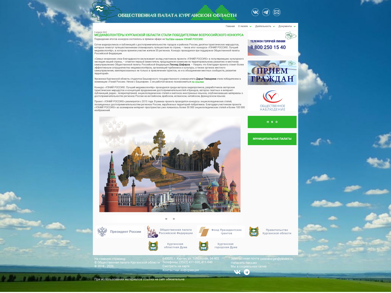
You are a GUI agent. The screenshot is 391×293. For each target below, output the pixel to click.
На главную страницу (109, 259)
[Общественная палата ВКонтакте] (255, 12)
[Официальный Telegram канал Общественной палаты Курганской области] (247, 272)
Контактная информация (181, 270)
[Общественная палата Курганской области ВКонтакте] (237, 272)
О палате (243, 26)
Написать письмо (244, 263)
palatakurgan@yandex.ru (276, 259)
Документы (285, 26)
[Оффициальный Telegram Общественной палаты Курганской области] (266, 12)
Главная (230, 26)
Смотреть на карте (176, 266)
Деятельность (263, 26)
